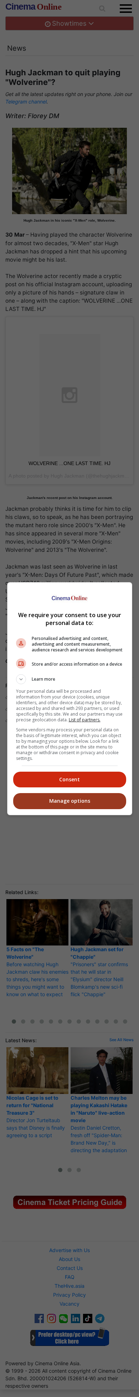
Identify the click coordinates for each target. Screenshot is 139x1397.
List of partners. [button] (85, 720)
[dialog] (69, 698)
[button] (69, 679)
